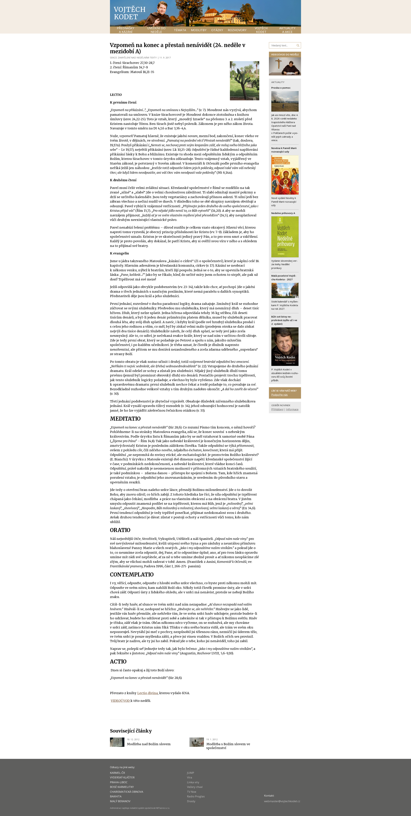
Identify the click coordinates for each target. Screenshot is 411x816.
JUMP (190, 773)
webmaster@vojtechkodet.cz (282, 801)
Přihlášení (277, 409)
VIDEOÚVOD (121, 701)
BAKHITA (116, 796)
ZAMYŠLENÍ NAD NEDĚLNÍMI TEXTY (137, 57)
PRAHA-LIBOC (118, 782)
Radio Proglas (196, 796)
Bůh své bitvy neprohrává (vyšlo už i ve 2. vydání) (284, 320)
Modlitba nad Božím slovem (149, 744)
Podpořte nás (279, 395)
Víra (189, 777)
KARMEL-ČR (117, 773)
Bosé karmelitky (122, 787)
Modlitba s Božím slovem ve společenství (228, 746)
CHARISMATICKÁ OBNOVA (126, 792)
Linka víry (193, 782)
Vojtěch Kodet (130, 13)
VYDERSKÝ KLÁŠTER (122, 777)
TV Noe (191, 792)
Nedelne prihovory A (283, 213)
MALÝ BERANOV (120, 801)
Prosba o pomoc (281, 87)
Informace (292, 409)
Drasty (191, 801)
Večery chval (195, 787)
